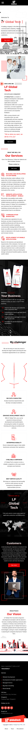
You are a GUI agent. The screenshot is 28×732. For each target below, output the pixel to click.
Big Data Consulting (8, 685)
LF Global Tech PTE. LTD (18, 724)
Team (12, 728)
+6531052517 (5, 668)
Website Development (9, 677)
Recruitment (20, 728)
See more (7, 40)
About (6, 728)
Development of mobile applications (12, 680)
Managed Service (7, 682)
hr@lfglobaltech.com (7, 713)
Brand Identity (6, 688)
